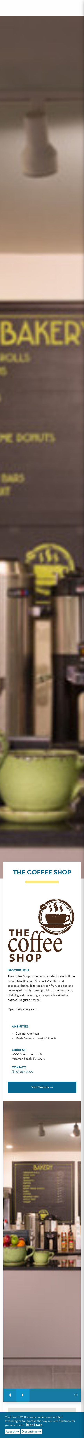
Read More (34, 1425)
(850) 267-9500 (22, 1071)
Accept (10, 1431)
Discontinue (30, 1431)
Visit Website (40, 1087)
